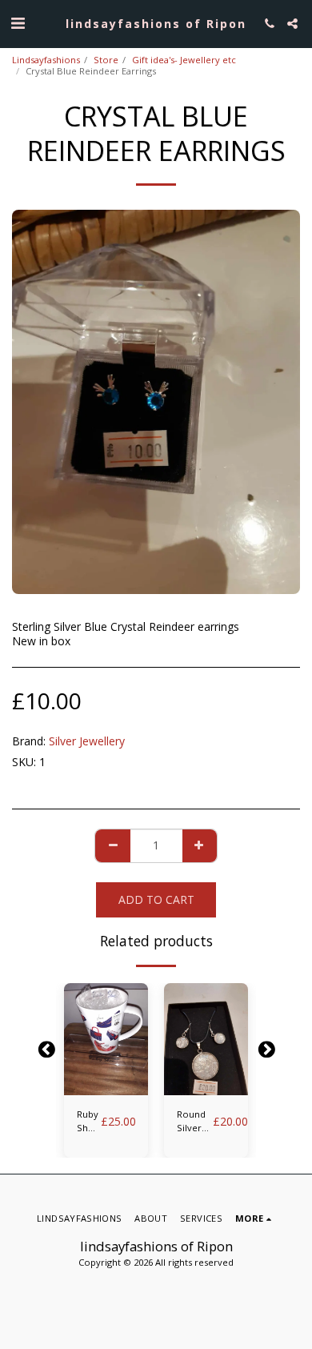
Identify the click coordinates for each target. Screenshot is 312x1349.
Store (106, 60)
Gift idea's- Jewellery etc (184, 60)
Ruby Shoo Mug (89, 1121)
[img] (106, 1039)
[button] (17, 22)
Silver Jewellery (87, 741)
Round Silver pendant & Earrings (195, 1121)
